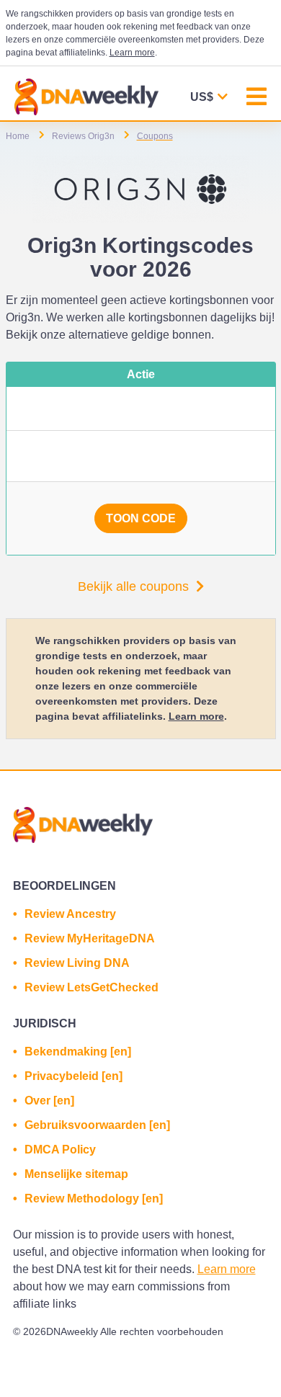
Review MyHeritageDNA (89, 938)
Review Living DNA (77, 963)
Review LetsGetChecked (91, 987)
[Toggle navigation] (256, 98)
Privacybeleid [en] (73, 1076)
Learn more (132, 53)
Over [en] (49, 1100)
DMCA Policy (60, 1149)
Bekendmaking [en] (77, 1051)
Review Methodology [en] (93, 1198)
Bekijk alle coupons (133, 586)
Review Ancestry (70, 914)
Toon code (141, 518)
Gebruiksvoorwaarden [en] (97, 1125)
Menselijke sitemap (76, 1174)
